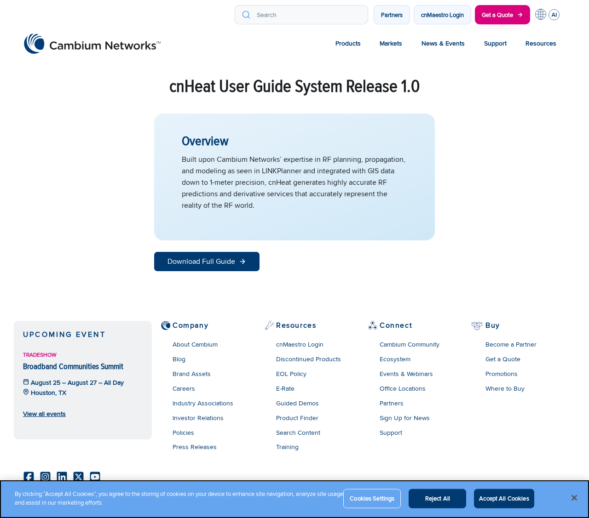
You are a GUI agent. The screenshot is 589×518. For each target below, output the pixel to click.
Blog (179, 359)
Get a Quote (497, 15)
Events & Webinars (406, 373)
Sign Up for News (405, 417)
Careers (184, 388)
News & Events (443, 43)
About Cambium (195, 344)
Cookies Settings (372, 498)
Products (348, 43)
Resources (540, 43)
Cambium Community (409, 344)
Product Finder (297, 417)
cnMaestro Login (442, 15)
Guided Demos (297, 403)
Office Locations (403, 388)
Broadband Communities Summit (73, 366)
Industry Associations (203, 403)
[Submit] (246, 15)
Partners (392, 15)
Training (287, 446)
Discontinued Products (308, 359)
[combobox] (301, 14)
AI (554, 14)
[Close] (574, 498)
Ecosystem (395, 359)
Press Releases (195, 446)
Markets (391, 43)
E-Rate (285, 388)
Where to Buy (505, 388)
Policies (183, 432)
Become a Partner (511, 344)
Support (495, 43)
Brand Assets (192, 373)
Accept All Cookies (504, 498)
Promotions (501, 373)
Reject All (437, 498)
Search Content (298, 432)
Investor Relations (198, 417)
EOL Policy (291, 373)
